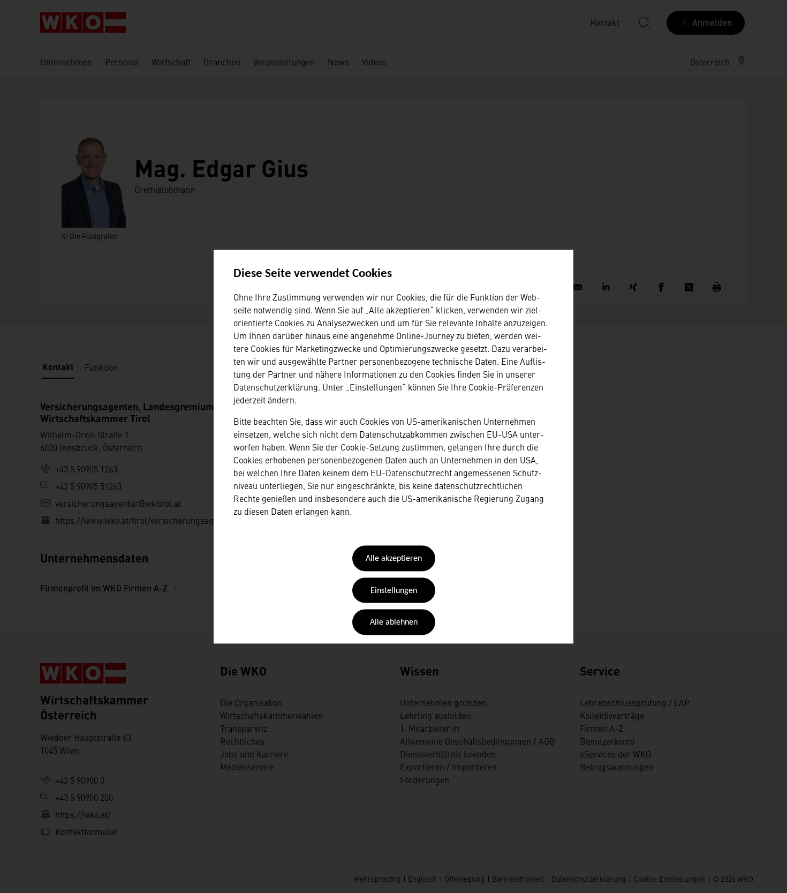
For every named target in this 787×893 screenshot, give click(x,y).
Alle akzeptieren (394, 559)
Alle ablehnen (394, 623)
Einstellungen (393, 591)
